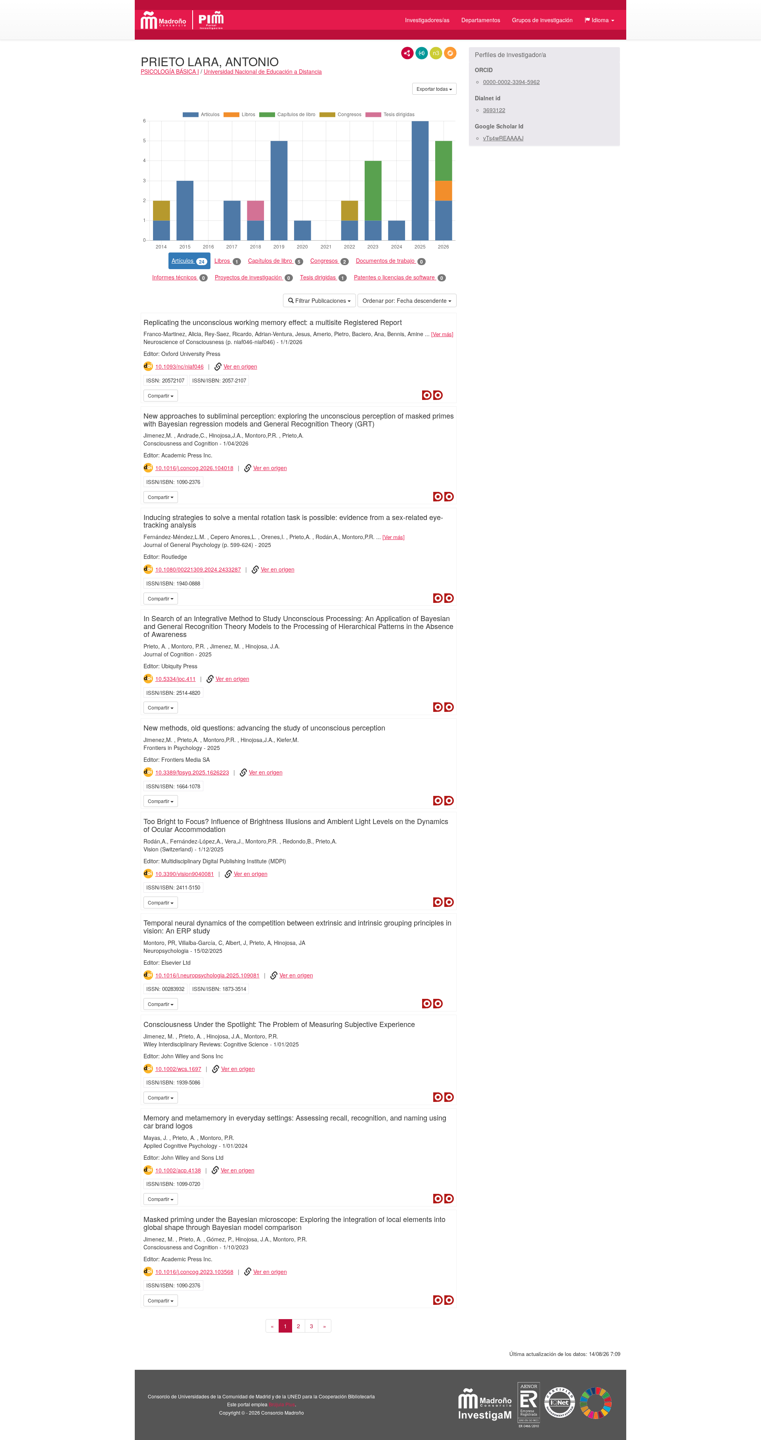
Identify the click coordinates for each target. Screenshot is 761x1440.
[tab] (544, 54)
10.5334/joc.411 (175, 679)
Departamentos (480, 20)
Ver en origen (240, 366)
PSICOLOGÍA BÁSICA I (170, 71)
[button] (599, 20)
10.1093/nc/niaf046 (179, 366)
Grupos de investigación (542, 20)
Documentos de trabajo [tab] (389, 260)
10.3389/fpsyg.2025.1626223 (192, 772)
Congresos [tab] (328, 260)
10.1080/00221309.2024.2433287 (198, 569)
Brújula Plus (282, 1404)
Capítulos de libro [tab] (274, 260)
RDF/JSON (450, 53)
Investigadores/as (427, 20)
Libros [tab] (226, 260)
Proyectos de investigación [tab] (252, 277)
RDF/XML (407, 53)
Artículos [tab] (188, 260)
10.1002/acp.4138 (178, 1170)
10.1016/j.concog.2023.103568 (194, 1272)
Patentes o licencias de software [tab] (398, 277)
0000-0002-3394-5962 (511, 82)
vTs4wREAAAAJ (503, 138)
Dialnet (427, 395)
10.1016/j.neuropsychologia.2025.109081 (207, 975)
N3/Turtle (436, 53)
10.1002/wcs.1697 (178, 1069)
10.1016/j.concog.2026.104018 (194, 468)
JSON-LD (421, 53)
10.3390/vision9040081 (184, 874)
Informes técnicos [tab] (178, 277)
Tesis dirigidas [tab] (322, 277)
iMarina (449, 395)
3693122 (494, 110)
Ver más (442, 334)
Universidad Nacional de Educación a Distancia (263, 71)
